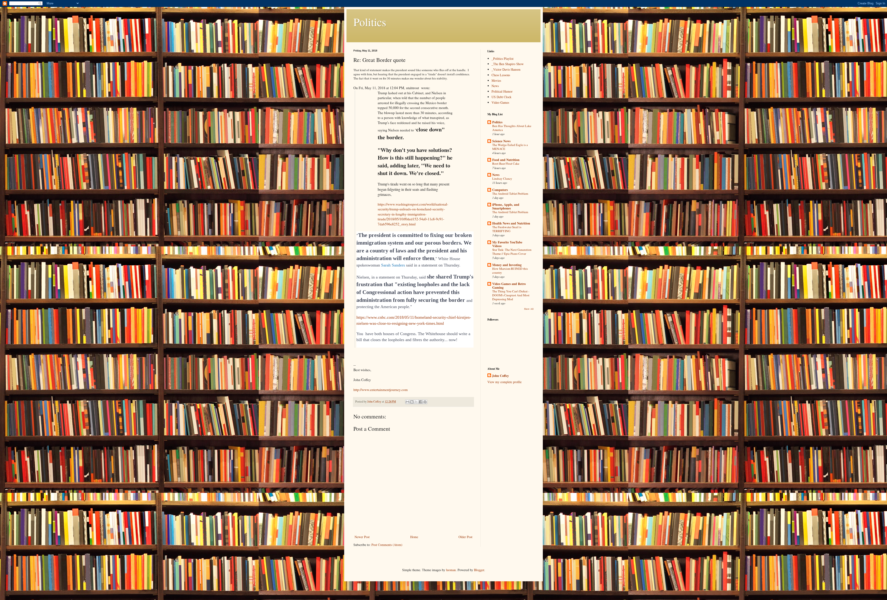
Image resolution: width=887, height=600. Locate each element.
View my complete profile (504, 382)
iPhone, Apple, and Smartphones (505, 206)
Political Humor (502, 91)
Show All (529, 308)
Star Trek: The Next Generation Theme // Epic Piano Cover (512, 252)
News (495, 86)
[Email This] (407, 402)
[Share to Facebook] (420, 402)
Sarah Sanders (393, 265)
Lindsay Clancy (502, 178)
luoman (451, 570)
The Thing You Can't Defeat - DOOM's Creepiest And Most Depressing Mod (510, 295)
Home (414, 537)
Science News (501, 141)
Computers (500, 189)
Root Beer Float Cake (505, 163)
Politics (369, 21)
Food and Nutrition (505, 159)
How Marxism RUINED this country (510, 271)
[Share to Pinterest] (425, 402)
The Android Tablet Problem (510, 193)
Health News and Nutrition (511, 223)
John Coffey (500, 375)
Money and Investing (507, 264)
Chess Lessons (501, 75)
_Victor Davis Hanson (506, 69)
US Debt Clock (501, 97)
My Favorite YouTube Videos (507, 244)
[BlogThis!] (412, 402)
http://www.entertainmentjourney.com (380, 389)
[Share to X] (416, 402)
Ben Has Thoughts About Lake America (511, 128)
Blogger (479, 570)
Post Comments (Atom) (386, 544)
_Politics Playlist (502, 58)
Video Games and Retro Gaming (509, 285)
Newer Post (362, 537)
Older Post (465, 537)
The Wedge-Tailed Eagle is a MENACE (510, 147)
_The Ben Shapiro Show (508, 64)
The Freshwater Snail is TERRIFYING (506, 229)
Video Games (500, 102)
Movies (496, 80)
